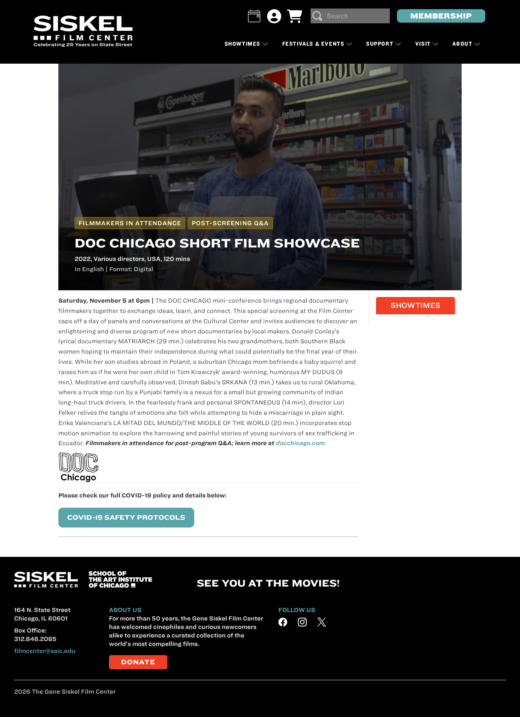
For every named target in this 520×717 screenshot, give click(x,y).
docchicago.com (300, 443)
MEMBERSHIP (441, 15)
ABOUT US (125, 610)
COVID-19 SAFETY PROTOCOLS (126, 517)
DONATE (138, 662)
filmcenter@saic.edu (44, 651)
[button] (254, 16)
